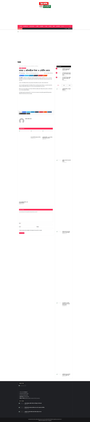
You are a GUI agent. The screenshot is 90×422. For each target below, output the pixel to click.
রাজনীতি (54, 26)
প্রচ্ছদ (21, 26)
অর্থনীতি (37, 26)
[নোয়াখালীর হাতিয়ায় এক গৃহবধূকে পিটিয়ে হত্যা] (59, 123)
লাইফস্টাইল (58, 26)
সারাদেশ (22, 66)
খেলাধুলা (46, 26)
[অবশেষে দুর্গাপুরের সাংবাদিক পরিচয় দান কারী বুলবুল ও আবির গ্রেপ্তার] (21, 404)
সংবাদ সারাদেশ (32, 26)
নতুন (64, 85)
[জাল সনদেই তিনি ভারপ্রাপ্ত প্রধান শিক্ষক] (36, 133)
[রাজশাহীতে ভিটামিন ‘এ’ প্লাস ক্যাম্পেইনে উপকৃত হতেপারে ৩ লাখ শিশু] (47, 133)
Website (38, 226)
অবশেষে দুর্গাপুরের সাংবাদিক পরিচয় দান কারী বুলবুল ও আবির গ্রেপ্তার (33, 403)
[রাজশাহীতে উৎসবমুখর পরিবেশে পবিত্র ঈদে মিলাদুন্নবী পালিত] (59, 70)
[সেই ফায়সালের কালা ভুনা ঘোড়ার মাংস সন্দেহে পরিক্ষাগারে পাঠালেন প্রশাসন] (59, 74)
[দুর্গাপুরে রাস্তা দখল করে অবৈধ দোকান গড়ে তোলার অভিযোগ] (59, 266)
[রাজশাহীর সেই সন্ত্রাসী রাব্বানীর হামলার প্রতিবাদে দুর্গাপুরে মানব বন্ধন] (21, 413)
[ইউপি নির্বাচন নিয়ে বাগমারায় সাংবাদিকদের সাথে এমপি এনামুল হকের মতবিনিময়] (21, 409)
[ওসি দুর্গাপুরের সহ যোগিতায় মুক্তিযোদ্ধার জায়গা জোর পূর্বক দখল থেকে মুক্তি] (59, 337)
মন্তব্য (69, 85)
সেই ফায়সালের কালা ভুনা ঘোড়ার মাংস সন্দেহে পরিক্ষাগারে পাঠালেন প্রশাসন (66, 73)
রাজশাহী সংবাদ (26, 26)
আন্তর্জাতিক (41, 26)
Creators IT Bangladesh (48, 420)
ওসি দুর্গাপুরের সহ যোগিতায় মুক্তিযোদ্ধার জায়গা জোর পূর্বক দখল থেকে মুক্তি (66, 303)
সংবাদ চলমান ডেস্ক (23, 73)
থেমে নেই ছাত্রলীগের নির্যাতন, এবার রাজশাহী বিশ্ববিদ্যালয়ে (23, 202)
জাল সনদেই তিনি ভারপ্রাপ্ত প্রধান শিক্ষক (35, 137)
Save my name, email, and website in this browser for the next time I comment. (31, 230)
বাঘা (28, 66)
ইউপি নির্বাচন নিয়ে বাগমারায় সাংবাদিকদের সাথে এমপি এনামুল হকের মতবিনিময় (34, 407)
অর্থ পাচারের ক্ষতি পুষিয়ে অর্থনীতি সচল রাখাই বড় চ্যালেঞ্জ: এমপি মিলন (66, 78)
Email (20, 226)
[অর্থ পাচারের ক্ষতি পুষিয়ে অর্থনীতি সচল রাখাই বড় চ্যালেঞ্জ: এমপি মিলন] (59, 79)
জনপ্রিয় (58, 85)
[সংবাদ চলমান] (45, 5)
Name (20, 223)
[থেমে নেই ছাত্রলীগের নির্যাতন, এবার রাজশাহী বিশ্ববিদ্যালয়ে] (24, 165)
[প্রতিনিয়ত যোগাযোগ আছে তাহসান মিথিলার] (59, 195)
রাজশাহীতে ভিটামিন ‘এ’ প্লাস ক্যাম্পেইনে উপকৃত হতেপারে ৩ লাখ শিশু (47, 137)
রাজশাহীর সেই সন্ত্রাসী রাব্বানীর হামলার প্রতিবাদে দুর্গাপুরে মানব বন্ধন (33, 411)
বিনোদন (50, 26)
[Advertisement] (45, 16)
